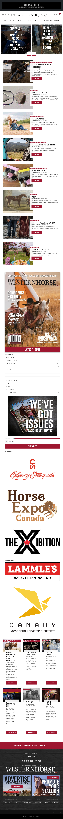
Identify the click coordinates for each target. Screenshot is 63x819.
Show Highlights (47, 62)
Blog (4, 20)
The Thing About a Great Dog (44, 222)
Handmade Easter (39, 170)
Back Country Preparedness (43, 144)
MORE (46, 46)
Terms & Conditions (48, 812)
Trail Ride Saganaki (49, 653)
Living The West (31, 652)
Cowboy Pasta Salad (40, 249)
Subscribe (12, 20)
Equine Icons (47, 32)
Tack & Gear (42, 142)
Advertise (21, 20)
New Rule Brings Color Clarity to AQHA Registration (10, 656)
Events (40, 62)
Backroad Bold (38, 118)
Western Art (10, 389)
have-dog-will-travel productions (33, 816)
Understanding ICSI (39, 92)
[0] (59, 15)
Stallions (37, 20)
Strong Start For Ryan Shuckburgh (41, 65)
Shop (29, 20)
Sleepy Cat (29, 702)
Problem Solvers (49, 703)
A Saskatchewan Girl (11, 704)
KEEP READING (36, 79)
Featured (9, 372)
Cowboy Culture (34, 62)
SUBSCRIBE (43, 745)
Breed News (10, 357)
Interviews (9, 377)
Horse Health (34, 90)
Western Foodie (43, 168)
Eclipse (34, 196)
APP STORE (32, 756)
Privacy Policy (57, 812)
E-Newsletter (47, 20)
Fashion (41, 116)
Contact (57, 20)
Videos (8, 386)
